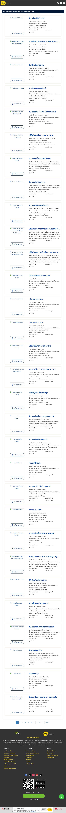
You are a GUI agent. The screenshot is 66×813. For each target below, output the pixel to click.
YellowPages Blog (30, 755)
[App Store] (49, 783)
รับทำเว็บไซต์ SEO (30, 764)
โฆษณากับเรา (50, 753)
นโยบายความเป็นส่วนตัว (9, 753)
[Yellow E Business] (26, 775)
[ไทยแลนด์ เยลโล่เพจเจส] (30, 775)
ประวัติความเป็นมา (8, 751)
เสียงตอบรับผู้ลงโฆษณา (9, 761)
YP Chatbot (28, 759)
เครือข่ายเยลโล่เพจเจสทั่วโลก (10, 764)
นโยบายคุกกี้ (7, 757)
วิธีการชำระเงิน (50, 757)
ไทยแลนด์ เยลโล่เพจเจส (33, 737)
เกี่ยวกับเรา (7, 748)
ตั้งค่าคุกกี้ (44, 809)
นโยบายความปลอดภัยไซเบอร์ (11, 755)
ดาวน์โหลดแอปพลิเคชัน (40, 780)
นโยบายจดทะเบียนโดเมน (10, 768)
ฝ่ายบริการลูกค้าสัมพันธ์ (52, 755)
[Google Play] (49, 786)
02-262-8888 (33, 796)
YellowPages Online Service (32, 753)
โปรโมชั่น (28, 761)
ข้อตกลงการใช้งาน (8, 759)
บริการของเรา (29, 748)
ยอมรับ (50, 809)
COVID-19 (6, 766)
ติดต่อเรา (49, 748)
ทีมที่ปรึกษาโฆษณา (51, 751)
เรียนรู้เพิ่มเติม (33, 811)
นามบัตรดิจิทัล (29, 757)
